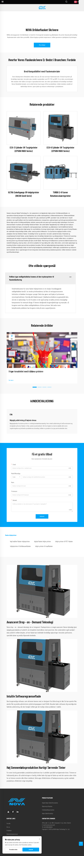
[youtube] (8, 812)
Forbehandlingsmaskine (48, 810)
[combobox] (16, 477)
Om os (8, 827)
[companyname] (42, 7)
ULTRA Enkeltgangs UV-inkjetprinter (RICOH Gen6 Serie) (23, 194)
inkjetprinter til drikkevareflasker (20, 546)
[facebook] (13, 812)
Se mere (11, 380)
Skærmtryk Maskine (47, 806)
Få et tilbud (42, 45)
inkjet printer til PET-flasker (64, 542)
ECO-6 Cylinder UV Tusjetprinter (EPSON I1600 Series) (60, 149)
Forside (8, 823)
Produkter (9, 830)
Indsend (42, 516)
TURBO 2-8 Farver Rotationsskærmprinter (60, 194)
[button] (35, 387)
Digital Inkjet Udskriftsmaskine (50, 803)
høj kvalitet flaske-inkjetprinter (20, 542)
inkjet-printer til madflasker (44, 546)
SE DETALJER (23, 128)
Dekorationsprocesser (12, 834)
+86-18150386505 (48, 827)
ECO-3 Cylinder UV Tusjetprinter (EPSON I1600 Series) (23, 149)
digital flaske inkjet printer (42, 542)
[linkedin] (17, 812)
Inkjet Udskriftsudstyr (47, 813)
